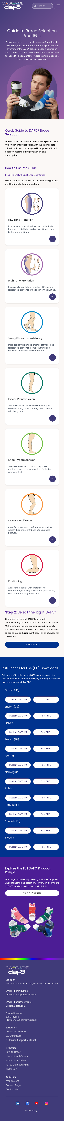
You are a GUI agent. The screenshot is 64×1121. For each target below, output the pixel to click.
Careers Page (13, 1085)
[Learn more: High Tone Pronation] (52, 296)
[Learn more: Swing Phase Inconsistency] (52, 357)
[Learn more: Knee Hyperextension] (52, 478)
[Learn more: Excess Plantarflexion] (52, 418)
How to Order (13, 1052)
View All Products (32, 893)
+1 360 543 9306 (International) (21, 1020)
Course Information (16, 1031)
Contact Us (12, 1089)
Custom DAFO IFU (18, 699)
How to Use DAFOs (16, 1060)
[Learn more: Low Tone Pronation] (52, 238)
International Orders (17, 1056)
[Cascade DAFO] (13, 6)
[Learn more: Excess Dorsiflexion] (52, 539)
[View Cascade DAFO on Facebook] (27, 1103)
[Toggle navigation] (58, 6)
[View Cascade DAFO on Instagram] (46, 1103)
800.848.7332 (12, 1017)
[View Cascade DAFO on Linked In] (17, 1103)
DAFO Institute (13, 1035)
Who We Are (12, 1081)
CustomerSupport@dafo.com (21, 994)
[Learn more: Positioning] (52, 600)
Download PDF (32, 644)
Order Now (11, 1069)
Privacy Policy (31, 1110)
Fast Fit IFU (46, 699)
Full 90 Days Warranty (17, 1064)
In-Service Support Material (21, 1040)
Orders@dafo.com (16, 1005)
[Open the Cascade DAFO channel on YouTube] (36, 1103)
